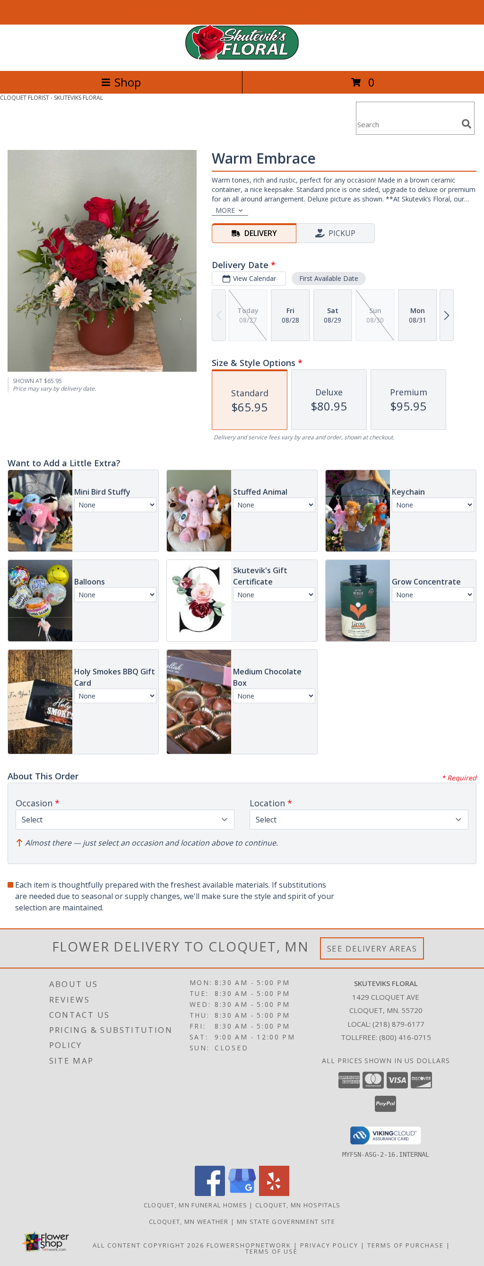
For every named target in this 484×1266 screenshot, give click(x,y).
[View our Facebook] (210, 1193)
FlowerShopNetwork (249, 1245)
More (225, 210)
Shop (127, 82)
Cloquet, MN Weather (189, 1221)
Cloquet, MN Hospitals (297, 1205)
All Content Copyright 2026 (148, 1245)
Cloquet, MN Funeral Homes (196, 1205)
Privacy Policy (329, 1245)
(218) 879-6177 (398, 1024)
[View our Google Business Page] (242, 1193)
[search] (466, 124)
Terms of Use (271, 1251)
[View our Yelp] (274, 1193)
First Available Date (328, 278)
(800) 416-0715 (405, 1037)
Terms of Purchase (405, 1245)
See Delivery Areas (372, 948)
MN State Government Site (286, 1221)
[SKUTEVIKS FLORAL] (242, 56)
